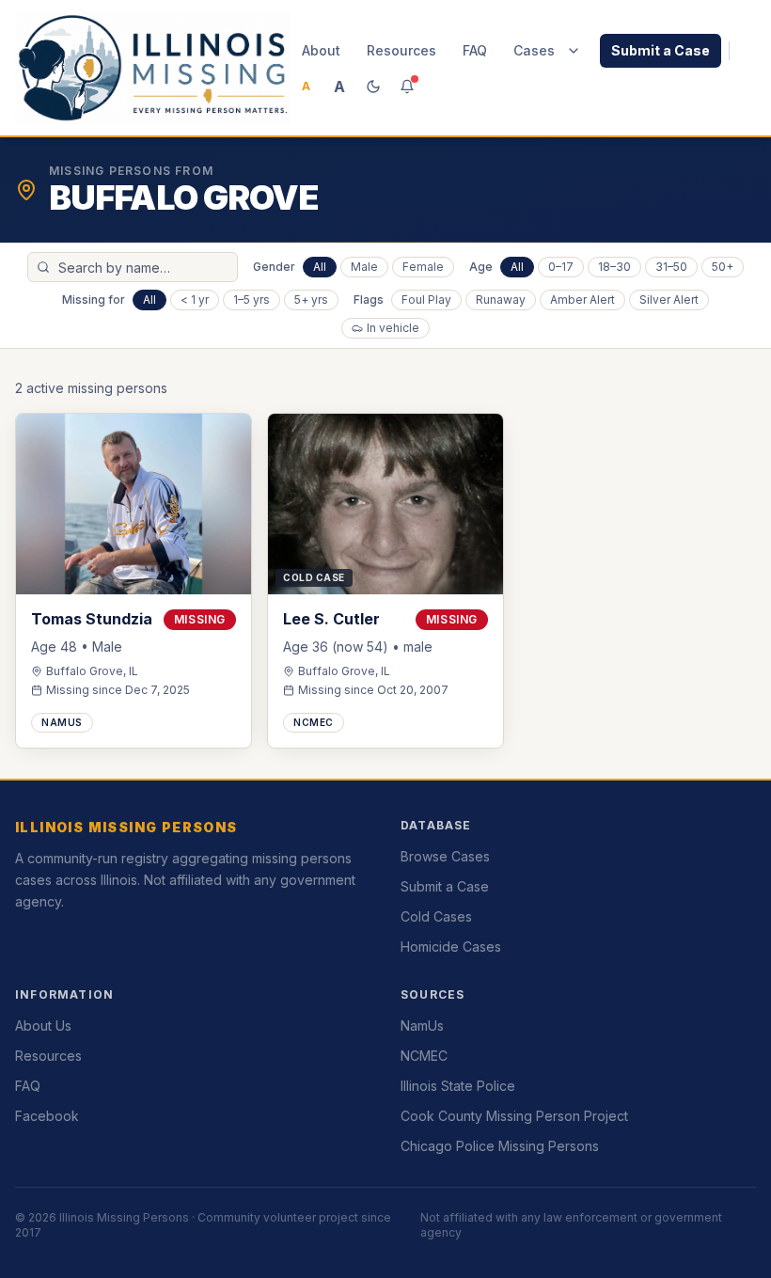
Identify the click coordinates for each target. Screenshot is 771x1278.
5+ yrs (311, 299)
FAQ (475, 50)
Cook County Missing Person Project (514, 1116)
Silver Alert (669, 299)
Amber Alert (582, 299)
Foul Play (426, 299)
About (321, 50)
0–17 (561, 267)
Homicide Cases (451, 947)
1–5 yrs (251, 299)
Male (364, 267)
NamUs (422, 1025)
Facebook (47, 1116)
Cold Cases (436, 916)
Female (423, 267)
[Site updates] (407, 86)
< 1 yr (195, 299)
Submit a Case (660, 50)
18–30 (614, 267)
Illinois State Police (458, 1086)
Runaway (501, 299)
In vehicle (393, 328)
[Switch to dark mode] (373, 86)
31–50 (671, 267)
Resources (401, 50)
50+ (722, 267)
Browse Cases (445, 856)
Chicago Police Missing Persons (500, 1146)
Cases (534, 50)
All (319, 267)
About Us (43, 1025)
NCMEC (424, 1056)
